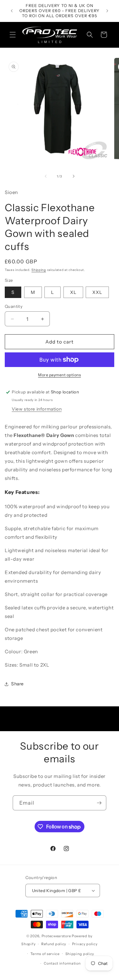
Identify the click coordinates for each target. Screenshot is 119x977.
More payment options (59, 374)
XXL (97, 292)
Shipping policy (80, 954)
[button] (13, 35)
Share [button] (17, 684)
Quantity (14, 306)
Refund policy (53, 944)
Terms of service (45, 954)
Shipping (38, 270)
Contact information (62, 963)
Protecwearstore (56, 936)
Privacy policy (85, 944)
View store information (37, 409)
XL (73, 292)
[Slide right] (74, 176)
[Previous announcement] (12, 11)
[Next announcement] (107, 11)
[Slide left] (46, 176)
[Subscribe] (99, 802)
